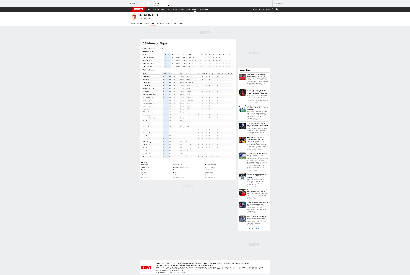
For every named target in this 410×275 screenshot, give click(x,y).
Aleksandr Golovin (148, 103)
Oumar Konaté (147, 157)
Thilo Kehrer (146, 85)
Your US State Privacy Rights (185, 263)
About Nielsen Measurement (240, 263)
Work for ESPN (199, 265)
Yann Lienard (147, 66)
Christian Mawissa (148, 88)
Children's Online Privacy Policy (206, 263)
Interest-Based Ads (223, 263)
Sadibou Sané (147, 97)
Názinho (145, 91)
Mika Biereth (146, 145)
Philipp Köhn (146, 60)
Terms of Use (160, 263)
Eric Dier (145, 79)
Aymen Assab (147, 124)
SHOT (213, 73)
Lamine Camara (147, 106)
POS (166, 54)
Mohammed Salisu (148, 94)
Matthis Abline (147, 154)
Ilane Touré (146, 136)
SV (210, 54)
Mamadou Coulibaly (149, 118)
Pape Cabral (146, 115)
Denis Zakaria (147, 100)
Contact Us (174, 265)
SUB (206, 54)
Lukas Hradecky (148, 57)
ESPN (138, 9)
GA (214, 54)
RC (230, 54)
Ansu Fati (145, 151)
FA (223, 54)
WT (184, 54)
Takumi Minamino (148, 112)
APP (201, 54)
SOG (218, 73)
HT (177, 54)
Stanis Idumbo (147, 109)
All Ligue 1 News (254, 229)
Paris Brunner (147, 148)
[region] (187, 60)
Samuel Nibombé (148, 127)
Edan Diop (146, 121)
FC (220, 54)
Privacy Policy (170, 263)
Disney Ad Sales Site (186, 265)
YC (226, 54)
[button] (273, 9)
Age (172, 54)
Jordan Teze (146, 82)
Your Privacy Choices (162, 265)
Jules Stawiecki (147, 63)
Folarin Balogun (147, 142)
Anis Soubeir (146, 130)
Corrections (209, 265)
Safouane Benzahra (149, 133)
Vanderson (146, 76)
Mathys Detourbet (148, 139)
